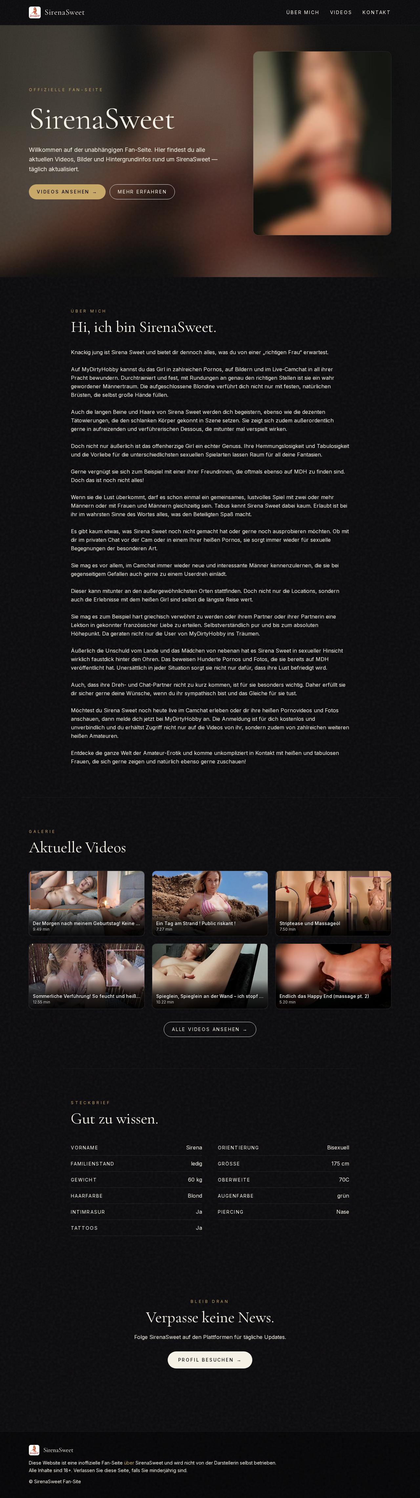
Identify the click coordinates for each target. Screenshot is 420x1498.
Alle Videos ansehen (210, 1029)
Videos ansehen (67, 191)
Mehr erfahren (142, 191)
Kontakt (377, 12)
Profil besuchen (210, 1360)
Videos (341, 12)
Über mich (302, 12)
